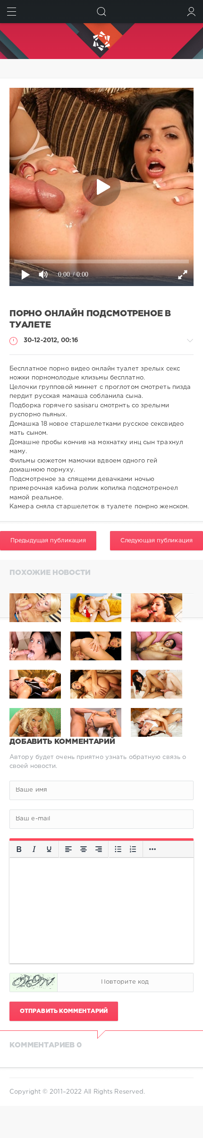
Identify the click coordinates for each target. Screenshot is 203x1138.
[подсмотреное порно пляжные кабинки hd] (96, 607)
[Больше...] (152, 849)
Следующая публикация (156, 540)
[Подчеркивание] (49, 849)
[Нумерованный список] (133, 849)
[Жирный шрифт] (18, 849)
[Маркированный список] (118, 849)
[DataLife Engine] (101, 41)
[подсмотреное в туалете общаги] (35, 607)
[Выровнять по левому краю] (68, 849)
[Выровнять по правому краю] (98, 849)
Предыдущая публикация (48, 540)
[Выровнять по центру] (83, 849)
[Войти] (191, 11)
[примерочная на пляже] (156, 607)
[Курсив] (34, 849)
